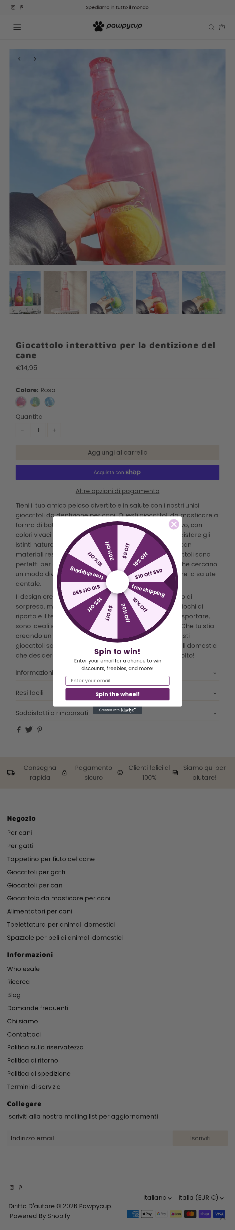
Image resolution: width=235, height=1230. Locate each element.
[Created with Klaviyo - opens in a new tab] (117, 710)
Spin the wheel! (117, 694)
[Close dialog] (174, 524)
